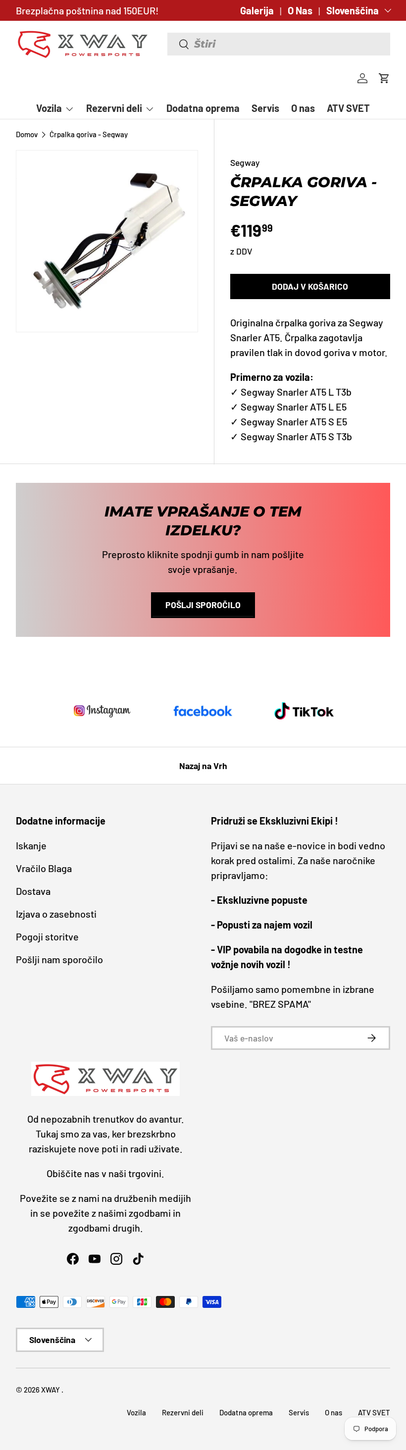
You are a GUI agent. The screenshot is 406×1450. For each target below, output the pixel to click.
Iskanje (31, 845)
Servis (265, 108)
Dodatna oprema (203, 108)
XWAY (51, 1389)
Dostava (33, 891)
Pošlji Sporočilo (203, 604)
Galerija (257, 10)
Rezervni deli (182, 1412)
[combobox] (278, 44)
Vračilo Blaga (44, 868)
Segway (244, 162)
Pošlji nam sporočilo (59, 959)
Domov (27, 134)
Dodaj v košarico (310, 286)
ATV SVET (348, 108)
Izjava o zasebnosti (56, 914)
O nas (303, 108)
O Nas (300, 10)
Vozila (136, 1412)
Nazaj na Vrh (203, 765)
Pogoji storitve (47, 936)
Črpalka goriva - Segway (89, 134)
